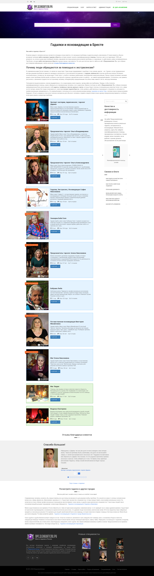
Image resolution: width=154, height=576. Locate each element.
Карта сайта (81, 569)
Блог (82, 7)
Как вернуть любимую (113, 204)
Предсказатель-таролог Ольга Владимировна (69, 131)
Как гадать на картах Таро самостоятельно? (114, 179)
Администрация (105, 7)
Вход (125, 1)
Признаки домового (113, 189)
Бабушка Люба (56, 288)
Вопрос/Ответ (91, 7)
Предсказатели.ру (33, 549)
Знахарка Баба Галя (58, 218)
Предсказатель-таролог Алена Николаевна (68, 253)
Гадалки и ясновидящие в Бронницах (71, 524)
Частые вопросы (122, 569)
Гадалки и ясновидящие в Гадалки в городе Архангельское (72, 514)
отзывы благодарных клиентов (64, 63)
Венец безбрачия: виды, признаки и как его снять (114, 194)
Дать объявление (121, 7)
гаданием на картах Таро (99, 91)
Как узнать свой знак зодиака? (113, 184)
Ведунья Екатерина (58, 409)
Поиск (119, 1)
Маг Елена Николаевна (59, 358)
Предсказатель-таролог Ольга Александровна (69, 163)
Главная (67, 569)
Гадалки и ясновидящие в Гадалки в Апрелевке (83, 504)
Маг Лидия (54, 386)
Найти (115, 25)
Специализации (72, 7)
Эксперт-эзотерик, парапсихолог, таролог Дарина (75, 462)
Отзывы (73, 569)
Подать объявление (93, 569)
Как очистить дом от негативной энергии (113, 199)
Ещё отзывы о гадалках (77, 483)
